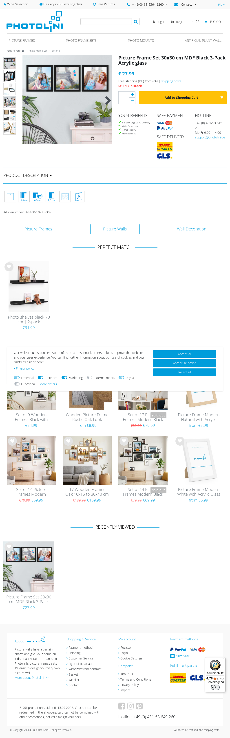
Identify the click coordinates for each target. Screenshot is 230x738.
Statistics (51, 378)
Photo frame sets (81, 40)
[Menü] (223, 660)
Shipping (74, 653)
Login (124, 653)
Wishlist (74, 680)
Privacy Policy (129, 685)
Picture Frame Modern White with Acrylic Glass (198, 492)
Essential (27, 378)
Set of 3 (55, 50)
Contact (74, 685)
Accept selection (184, 363)
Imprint (125, 690)
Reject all (184, 372)
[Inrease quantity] (132, 94)
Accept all (184, 354)
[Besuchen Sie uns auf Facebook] (122, 707)
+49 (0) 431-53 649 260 (208, 125)
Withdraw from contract (85, 669)
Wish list (9, 270)
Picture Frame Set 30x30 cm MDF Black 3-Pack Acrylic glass (28, 599)
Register (126, 647)
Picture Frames (38, 229)
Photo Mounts (141, 40)
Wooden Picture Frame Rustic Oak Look (87, 417)
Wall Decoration (191, 229)
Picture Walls (115, 229)
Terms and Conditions (135, 679)
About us (126, 674)
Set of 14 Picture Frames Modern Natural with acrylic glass (31, 492)
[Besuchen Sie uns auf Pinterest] (140, 707)
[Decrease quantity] (132, 101)
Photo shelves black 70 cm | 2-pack (29, 319)
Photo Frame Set (37, 50)
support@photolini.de (210, 137)
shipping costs (171, 81)
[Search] (136, 21)
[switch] (215, 687)
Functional (28, 384)
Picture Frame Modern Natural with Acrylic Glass (199, 417)
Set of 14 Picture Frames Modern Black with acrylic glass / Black (143, 492)
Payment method (81, 647)
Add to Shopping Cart (181, 97)
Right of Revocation (82, 663)
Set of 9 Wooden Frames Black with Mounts (31, 417)
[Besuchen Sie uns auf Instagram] (131, 707)
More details (48, 384)
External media (104, 378)
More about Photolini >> (32, 677)
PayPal (130, 378)
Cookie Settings (131, 658)
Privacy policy (25, 368)
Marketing (76, 378)
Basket (73, 674)
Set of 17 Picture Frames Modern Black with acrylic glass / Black (143, 417)
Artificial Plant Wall (203, 40)
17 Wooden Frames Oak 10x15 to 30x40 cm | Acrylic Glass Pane (87, 492)
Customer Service (81, 658)
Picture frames (22, 40)
